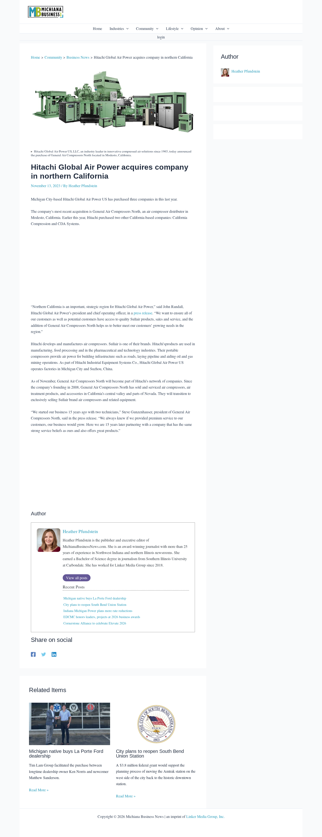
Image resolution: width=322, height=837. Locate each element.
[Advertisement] (113, 266)
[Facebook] (33, 654)
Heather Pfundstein (80, 531)
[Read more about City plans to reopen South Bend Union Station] (156, 723)
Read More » (39, 789)
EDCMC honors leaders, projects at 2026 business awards (101, 617)
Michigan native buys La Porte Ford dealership (94, 598)
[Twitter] (43, 654)
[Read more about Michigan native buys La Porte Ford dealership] (69, 723)
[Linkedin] (54, 654)
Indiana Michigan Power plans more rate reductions (97, 610)
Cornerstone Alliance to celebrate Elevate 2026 (94, 623)
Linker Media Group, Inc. (205, 816)
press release (143, 312)
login (161, 36)
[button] (126, 28)
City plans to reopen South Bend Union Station (94, 604)
